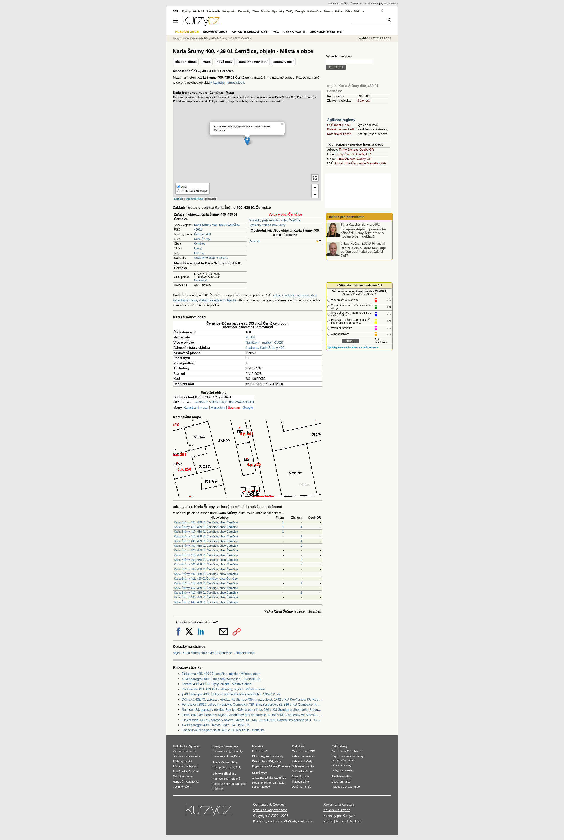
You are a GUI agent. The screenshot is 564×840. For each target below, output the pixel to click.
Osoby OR (366, 149)
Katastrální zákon (339, 134)
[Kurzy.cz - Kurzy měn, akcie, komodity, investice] (201, 24)
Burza (255, 751)
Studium (393, 3)
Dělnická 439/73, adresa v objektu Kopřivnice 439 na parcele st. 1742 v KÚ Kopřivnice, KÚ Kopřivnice (252, 699)
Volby (335, 770)
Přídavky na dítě (182, 761)
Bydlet (383, 3)
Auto (334, 751)
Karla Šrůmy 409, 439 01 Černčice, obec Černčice (206, 545)
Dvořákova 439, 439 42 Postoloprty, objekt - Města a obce (223, 689)
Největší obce (215, 31)
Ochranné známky (303, 766)
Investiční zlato (268, 777)
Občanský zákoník (303, 771)
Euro (230, 756)
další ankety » (370, 347)
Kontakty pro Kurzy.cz (339, 816)
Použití (328, 821)
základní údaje (186, 61)
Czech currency (341, 781)
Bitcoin (265, 11)
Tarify (289, 11)
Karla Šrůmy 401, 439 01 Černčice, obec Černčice (206, 559)
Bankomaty (231, 746)
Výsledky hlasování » (339, 347)
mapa (206, 61)
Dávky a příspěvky (224, 773)
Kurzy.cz (177, 38)
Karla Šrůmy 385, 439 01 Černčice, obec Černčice (206, 569)
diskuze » (357, 347)
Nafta (281, 782)
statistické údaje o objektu (217, 300)
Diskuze (359, 11)
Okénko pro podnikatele (345, 217)
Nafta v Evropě (261, 786)
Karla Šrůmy (202, 239)
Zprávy (186, 11)
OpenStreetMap (194, 198)
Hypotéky (278, 11)
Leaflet (178, 198)
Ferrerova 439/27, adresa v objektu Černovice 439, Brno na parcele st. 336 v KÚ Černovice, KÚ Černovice (252, 704)
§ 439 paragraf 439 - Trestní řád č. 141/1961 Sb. (216, 725)
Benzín (272, 782)
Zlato (255, 11)
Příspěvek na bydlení (185, 766)
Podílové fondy (274, 756)
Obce (339, 163)
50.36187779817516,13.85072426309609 (224, 402)
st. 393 (250, 337)
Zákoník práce (300, 776)
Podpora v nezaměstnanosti (229, 783)
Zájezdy (353, 3)
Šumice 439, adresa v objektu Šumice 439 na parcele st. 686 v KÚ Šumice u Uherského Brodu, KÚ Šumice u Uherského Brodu (252, 709)
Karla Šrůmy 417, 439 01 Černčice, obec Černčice (206, 531)
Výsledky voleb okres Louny (267, 225)
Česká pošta (294, 31)
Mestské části (376, 163)
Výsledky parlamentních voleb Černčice (274, 220)
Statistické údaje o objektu (211, 257)
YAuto (363, 3)
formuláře (305, 786)
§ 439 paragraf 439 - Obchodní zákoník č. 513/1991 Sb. (221, 679)
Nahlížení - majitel (258, 342)
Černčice (199, 243)
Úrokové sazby (221, 751)
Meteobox (373, 3)
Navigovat (200, 280)
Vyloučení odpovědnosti (270, 810)
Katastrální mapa (196, 407)
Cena (342, 751)
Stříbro (282, 777)
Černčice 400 (202, 234)
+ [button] (315, 187)
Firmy (343, 149)
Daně (295, 786)
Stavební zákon (301, 781)
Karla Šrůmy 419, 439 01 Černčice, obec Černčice (206, 592)
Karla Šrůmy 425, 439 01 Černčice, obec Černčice (206, 550)
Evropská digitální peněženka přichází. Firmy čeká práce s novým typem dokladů (363, 232)
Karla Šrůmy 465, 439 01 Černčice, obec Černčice (206, 522)
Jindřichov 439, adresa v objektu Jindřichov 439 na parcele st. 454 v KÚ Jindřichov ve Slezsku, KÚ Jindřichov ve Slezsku (252, 715)
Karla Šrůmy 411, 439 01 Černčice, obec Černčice (206, 578)
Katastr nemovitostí (340, 129)
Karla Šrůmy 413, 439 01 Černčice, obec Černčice (206, 555)
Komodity (244, 11)
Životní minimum (183, 776)
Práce (339, 11)
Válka (348, 11)
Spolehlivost (354, 751)
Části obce (358, 163)
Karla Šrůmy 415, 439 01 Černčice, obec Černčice (206, 527)
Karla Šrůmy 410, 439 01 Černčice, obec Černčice (206, 536)
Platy (238, 767)
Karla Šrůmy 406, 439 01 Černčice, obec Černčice (206, 597)
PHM (264, 782)
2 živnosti (363, 100)
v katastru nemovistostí (227, 82)
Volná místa (229, 762)
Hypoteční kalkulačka (186, 781)
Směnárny (219, 756)
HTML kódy (353, 821)
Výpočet (194, 746)
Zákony (328, 11)
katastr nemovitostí (252, 61)
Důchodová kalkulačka (186, 756)
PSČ (276, 31)
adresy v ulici (283, 61)
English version (341, 776)
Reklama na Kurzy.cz (338, 804)
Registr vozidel (340, 756)
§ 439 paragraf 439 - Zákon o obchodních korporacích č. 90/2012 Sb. (231, 694)
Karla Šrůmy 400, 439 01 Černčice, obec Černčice (206, 564)
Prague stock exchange (346, 786)
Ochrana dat (262, 804)
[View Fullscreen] (315, 178)
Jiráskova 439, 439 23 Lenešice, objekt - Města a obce (221, 674)
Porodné (235, 778)
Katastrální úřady (302, 761)
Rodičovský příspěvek (186, 771)
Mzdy (278, 761)
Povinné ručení (182, 786)
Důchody (218, 788)
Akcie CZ (198, 11)
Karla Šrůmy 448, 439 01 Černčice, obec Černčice (206, 602)
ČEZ (264, 751)
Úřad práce (219, 767)
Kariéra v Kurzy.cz (336, 810)
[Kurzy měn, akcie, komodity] (209, 812)
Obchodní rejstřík (337, 3)
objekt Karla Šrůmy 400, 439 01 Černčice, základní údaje (213, 653)
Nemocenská (220, 778)
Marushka (218, 407)
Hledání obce (187, 31)
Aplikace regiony (341, 120)
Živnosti (254, 241)
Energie (300, 11)
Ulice (346, 163)
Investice (258, 746)
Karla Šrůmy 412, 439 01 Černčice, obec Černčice (206, 588)
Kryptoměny (259, 766)
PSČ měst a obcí (339, 125)
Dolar (237, 756)
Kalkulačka (314, 11)
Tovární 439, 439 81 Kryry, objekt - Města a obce (216, 684)
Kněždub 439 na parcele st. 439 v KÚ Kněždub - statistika (223, 730)
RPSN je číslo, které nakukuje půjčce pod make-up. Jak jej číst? (363, 251)
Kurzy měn (229, 11)
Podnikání (298, 746)
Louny (198, 248)
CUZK (278, 342)
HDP (270, 761)
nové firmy (224, 61)
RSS (339, 821)
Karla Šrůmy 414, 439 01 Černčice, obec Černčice (206, 583)
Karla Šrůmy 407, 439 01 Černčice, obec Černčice (206, 574)
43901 (198, 229)
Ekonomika (259, 761)
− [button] (315, 194)
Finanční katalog (341, 765)
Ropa (255, 782)
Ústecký (199, 253)
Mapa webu (346, 770)
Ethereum (284, 766)
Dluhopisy (258, 756)
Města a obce (300, 751)
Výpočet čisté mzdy (184, 751)
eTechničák (348, 760)
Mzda (230, 767)
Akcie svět (213, 11)
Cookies (279, 804)
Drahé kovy (259, 772)
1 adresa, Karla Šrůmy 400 (265, 347)
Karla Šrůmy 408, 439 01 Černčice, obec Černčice (206, 541)
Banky (217, 746)
